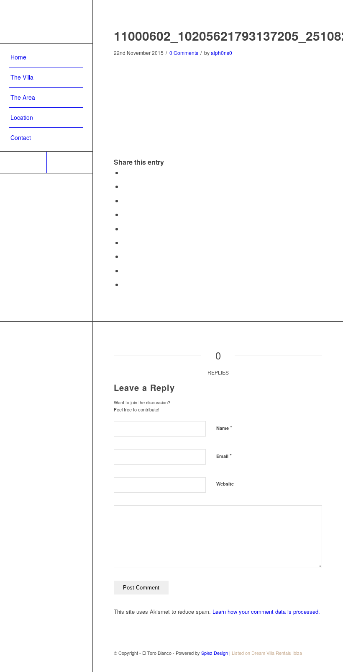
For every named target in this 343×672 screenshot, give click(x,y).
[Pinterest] (23, 162)
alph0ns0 (221, 52)
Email (224, 456)
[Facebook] (69, 162)
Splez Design (214, 652)
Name (224, 428)
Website (225, 484)
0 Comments (183, 52)
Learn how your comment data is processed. (266, 611)
